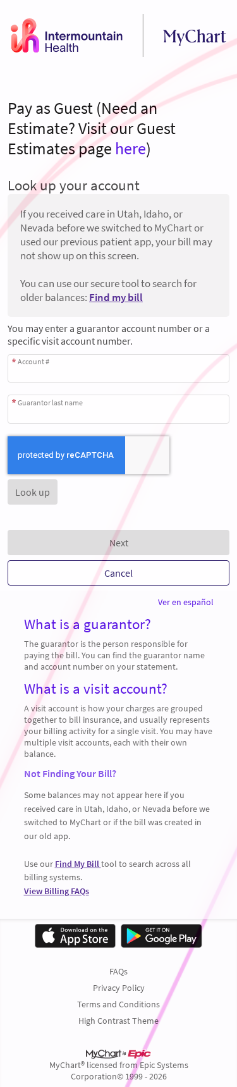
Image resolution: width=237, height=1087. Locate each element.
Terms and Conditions (118, 1004)
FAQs (118, 971)
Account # (33, 361)
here (130, 148)
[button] (33, 492)
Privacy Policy (119, 987)
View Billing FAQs (56, 891)
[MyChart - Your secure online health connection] (118, 35)
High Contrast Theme (118, 1020)
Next (118, 542)
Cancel (118, 573)
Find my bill (116, 297)
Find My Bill (78, 863)
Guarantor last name (50, 402)
